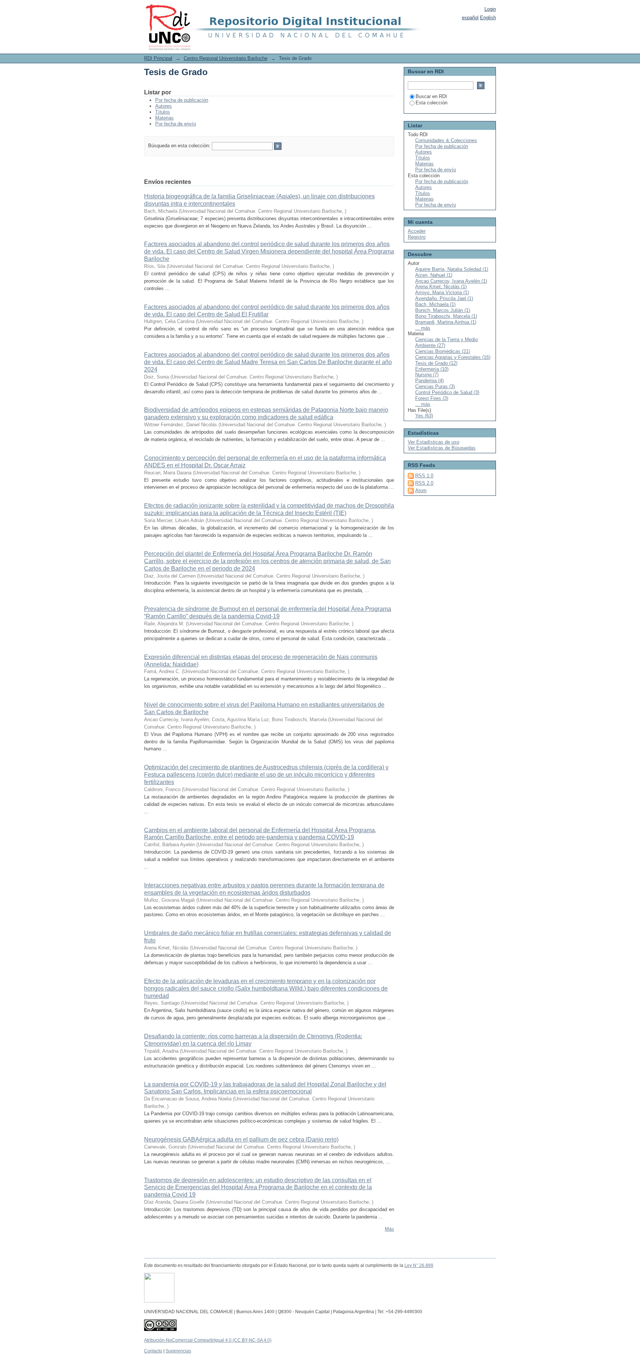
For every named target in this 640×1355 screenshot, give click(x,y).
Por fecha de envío (175, 124)
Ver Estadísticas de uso (433, 442)
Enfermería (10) (432, 369)
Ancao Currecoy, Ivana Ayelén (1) (451, 281)
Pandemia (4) (429, 380)
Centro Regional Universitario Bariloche (225, 58)
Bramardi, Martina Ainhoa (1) (445, 322)
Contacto (153, 1351)
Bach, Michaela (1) (435, 304)
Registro (417, 237)
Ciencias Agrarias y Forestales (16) (452, 357)
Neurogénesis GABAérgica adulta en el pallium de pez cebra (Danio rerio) (241, 1139)
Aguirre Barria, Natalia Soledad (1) (451, 269)
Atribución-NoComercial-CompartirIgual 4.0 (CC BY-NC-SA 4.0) (207, 1340)
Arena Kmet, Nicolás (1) (441, 286)
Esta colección (431, 102)
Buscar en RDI (431, 96)
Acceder (417, 231)
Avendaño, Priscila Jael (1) (444, 298)
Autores (163, 106)
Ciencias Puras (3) (435, 386)
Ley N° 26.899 (418, 1265)
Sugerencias (178, 1351)
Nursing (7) (427, 374)
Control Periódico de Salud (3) (447, 392)
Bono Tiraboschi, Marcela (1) (446, 316)
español (470, 17)
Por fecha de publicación (181, 100)
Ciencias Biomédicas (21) (442, 351)
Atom (421, 490)
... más (422, 328)
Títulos (162, 112)
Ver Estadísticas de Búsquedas (442, 448)
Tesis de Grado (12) (436, 363)
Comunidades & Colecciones (446, 140)
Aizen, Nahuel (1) (433, 275)
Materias (164, 118)
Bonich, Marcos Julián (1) (442, 310)
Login (490, 9)
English (488, 17)
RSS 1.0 (424, 475)
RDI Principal (158, 58)
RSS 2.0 (424, 483)
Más (389, 1229)
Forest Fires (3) (431, 398)
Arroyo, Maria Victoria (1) (442, 292)
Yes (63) (424, 415)
